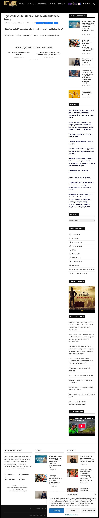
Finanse (52, 4)
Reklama (61, 4)
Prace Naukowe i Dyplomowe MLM (83, 269)
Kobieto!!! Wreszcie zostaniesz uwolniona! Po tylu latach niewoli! (49, 53)
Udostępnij (41, 23)
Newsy (21, 4)
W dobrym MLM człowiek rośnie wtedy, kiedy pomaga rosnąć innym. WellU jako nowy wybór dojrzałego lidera (86, 475)
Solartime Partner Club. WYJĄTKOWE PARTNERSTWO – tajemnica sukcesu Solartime (81, 151)
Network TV (76, 254)
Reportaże (42, 4)
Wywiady (31, 4)
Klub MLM (75, 265)
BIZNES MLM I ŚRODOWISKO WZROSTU (87, 92)
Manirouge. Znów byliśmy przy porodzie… (19, 53)
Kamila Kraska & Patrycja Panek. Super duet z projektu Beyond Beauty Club (87, 459)
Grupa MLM (76, 234)
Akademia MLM (77, 246)
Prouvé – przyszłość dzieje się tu (80, 178)
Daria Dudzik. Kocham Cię (85, 489)
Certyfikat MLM (77, 261)
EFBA (74, 250)
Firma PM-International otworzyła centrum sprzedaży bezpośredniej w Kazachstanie (87, 45)
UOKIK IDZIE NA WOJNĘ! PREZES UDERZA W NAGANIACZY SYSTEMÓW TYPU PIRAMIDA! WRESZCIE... (81, 361)
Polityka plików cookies (71, 515)
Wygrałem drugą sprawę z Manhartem (81, 375)
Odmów (72, 510)
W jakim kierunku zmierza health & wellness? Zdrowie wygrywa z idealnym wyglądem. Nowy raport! (88, 27)
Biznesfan (75, 238)
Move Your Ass (77, 242)
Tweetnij (49, 23)
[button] (95, 494)
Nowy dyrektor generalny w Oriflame (87, 60)
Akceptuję (56, 510)
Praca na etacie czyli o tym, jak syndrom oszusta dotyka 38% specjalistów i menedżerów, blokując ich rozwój (87, 77)
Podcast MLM (76, 258)
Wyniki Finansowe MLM (79, 273)
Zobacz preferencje (88, 510)
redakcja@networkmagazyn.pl (20, 491)
